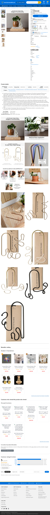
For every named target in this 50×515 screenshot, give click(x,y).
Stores (15, 490)
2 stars (16, 463)
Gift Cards (15, 495)
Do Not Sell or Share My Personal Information (42, 497)
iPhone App (3, 502)
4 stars (16, 460)
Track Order (32, 483)
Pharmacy (35, 5)
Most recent (7, 471)
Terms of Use (40, 488)
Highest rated (14, 471)
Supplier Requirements (5, 497)
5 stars (16, 459)
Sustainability (3, 495)
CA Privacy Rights (41, 492)
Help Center (24, 483)
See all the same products (44, 441)
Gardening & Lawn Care (15, 7)
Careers (40, 5)
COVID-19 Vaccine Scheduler (31, 488)
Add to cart (40, 16)
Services (10, 5)
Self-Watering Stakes (12, 90)
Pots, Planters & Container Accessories (25, 7)
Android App (3, 504)
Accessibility (28, 493)
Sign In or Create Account (14, 483)
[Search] (39, 2)
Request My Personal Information (42, 494)
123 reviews (38, 46)
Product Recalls (28, 495)
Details (42, 33)
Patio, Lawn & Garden (7, 7)
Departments (5, 5)
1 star (16, 464)
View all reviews (5, 467)
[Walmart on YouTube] (6, 508)
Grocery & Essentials (21, 5)
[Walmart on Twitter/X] (4, 508)
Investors (2, 493)
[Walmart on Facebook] (2, 508)
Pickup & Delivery (29, 5)
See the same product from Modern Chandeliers (40, 395)
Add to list (37, 36)
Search (47, 471)
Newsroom (3, 492)
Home (2, 7)
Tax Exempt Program (29, 497)
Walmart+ (15, 493)
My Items (44, 5)
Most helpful (22, 471)
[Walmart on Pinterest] (8, 508)
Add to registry (44, 36)
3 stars (16, 461)
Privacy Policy (40, 490)
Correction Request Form (7, 450)
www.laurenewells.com (34, 64)
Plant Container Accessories (42, 89)
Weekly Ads (40, 483)
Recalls (27, 492)
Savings (15, 5)
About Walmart (3, 488)
